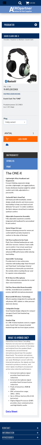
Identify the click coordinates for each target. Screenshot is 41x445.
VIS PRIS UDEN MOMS (11, 94)
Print (8, 166)
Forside (6, 40)
